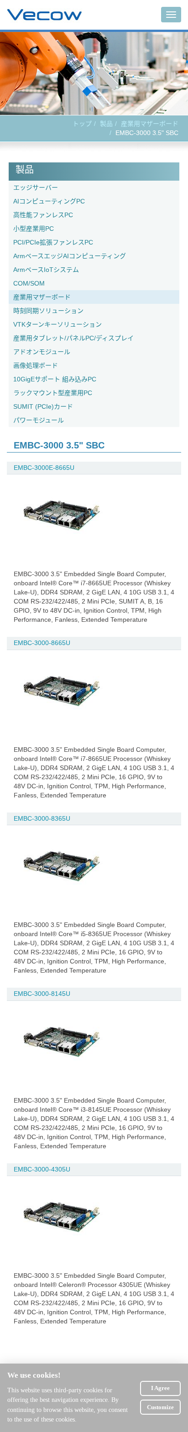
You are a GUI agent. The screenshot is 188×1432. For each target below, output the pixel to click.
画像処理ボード (35, 365)
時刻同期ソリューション (48, 310)
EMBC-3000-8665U (42, 642)
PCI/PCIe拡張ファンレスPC (53, 242)
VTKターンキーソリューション (57, 324)
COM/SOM (29, 283)
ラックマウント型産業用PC (52, 392)
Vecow (44, 15)
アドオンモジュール (41, 351)
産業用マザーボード (149, 123)
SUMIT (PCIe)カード (43, 406)
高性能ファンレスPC (43, 215)
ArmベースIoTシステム (46, 269)
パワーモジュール (38, 420)
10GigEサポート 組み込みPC (54, 379)
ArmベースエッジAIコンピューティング (69, 256)
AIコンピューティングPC (49, 201)
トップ (82, 123)
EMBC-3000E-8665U (44, 467)
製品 (106, 123)
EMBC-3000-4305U (42, 1169)
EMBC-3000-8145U (42, 993)
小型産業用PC (33, 228)
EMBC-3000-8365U (42, 818)
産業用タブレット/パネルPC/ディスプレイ (73, 338)
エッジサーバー (35, 187)
